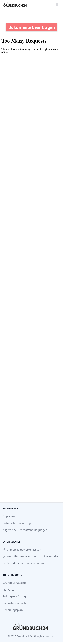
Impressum (10, 516)
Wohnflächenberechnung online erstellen (33, 556)
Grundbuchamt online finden (25, 563)
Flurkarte (8, 589)
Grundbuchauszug (15, 583)
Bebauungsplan (13, 610)
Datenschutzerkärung (17, 523)
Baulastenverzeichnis (16, 603)
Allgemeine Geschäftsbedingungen (25, 530)
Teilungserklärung (14, 596)
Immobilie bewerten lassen (24, 549)
